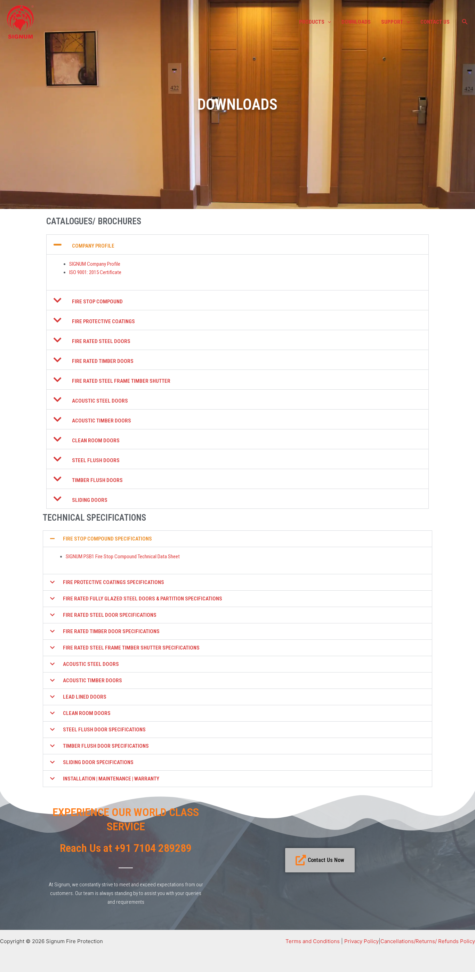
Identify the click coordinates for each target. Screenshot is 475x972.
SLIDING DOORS (89, 500)
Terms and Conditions (312, 941)
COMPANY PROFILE (93, 246)
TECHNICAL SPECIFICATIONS (94, 518)
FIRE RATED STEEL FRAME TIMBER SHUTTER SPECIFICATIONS (131, 648)
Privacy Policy (361, 941)
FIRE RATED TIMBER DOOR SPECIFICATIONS (111, 631)
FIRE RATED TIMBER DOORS (103, 361)
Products (311, 22)
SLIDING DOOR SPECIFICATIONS (98, 762)
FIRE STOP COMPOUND (97, 301)
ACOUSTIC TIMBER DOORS (101, 421)
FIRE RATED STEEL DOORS (101, 341)
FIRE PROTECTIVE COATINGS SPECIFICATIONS (113, 582)
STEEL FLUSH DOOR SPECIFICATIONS (104, 729)
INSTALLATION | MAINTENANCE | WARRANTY (111, 779)
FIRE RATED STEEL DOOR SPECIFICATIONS (109, 615)
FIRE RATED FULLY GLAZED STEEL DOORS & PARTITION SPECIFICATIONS (142, 599)
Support (392, 22)
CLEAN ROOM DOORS (96, 440)
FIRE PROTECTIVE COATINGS (103, 321)
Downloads (356, 22)
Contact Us (435, 22)
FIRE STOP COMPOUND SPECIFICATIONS (107, 539)
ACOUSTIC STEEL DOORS (100, 401)
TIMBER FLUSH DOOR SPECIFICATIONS (106, 746)
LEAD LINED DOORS (84, 697)
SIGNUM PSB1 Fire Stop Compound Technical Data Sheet (123, 556)
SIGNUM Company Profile (94, 264)
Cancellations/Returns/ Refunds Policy (427, 941)
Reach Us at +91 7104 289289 (126, 848)
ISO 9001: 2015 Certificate (95, 272)
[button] (327, 22)
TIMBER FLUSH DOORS (97, 480)
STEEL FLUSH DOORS (96, 460)
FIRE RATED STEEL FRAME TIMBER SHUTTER (121, 381)
